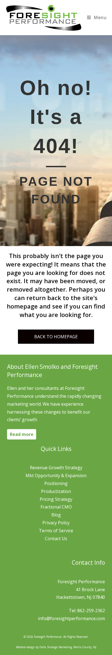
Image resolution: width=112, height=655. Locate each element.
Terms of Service (56, 531)
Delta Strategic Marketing (55, 647)
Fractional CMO (56, 507)
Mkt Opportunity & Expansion (56, 475)
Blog (56, 515)
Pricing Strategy (56, 499)
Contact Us (56, 539)
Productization (56, 491)
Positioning (56, 483)
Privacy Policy (56, 523)
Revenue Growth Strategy (56, 468)
